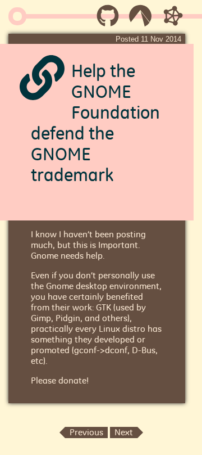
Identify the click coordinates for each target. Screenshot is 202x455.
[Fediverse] (173, 20)
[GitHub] (108, 20)
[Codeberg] (140, 20)
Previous (86, 432)
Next (123, 432)
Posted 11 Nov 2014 (148, 39)
